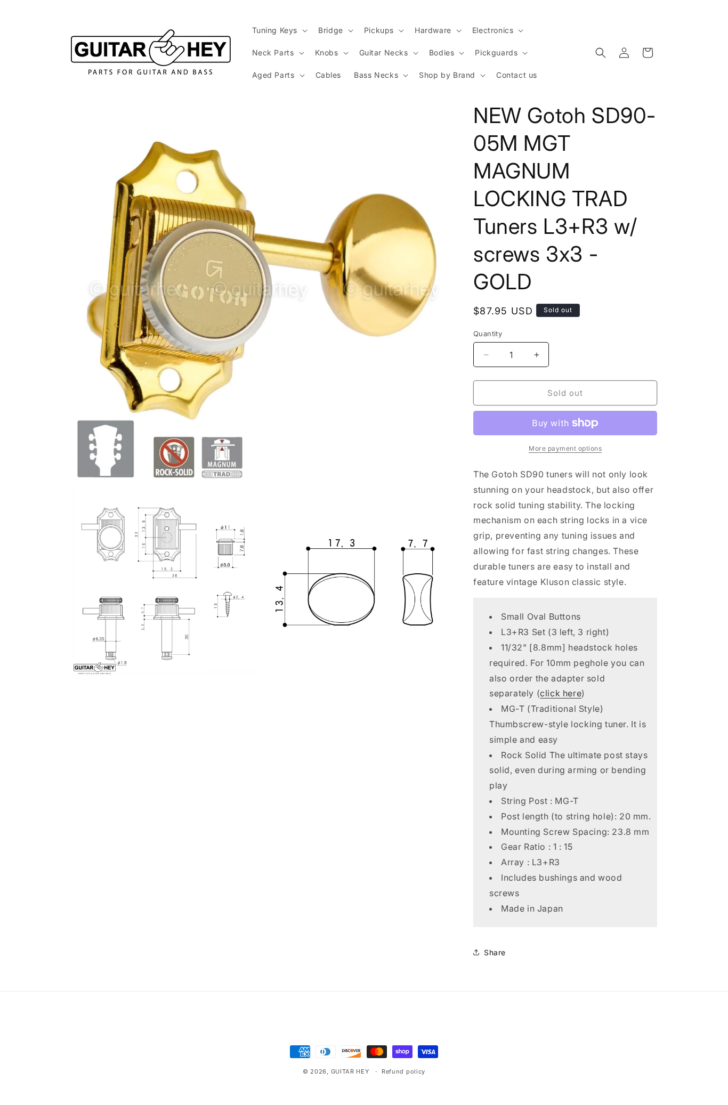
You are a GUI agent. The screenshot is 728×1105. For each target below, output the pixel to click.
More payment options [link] (565, 448)
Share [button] (495, 952)
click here (560, 693)
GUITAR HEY (350, 1071)
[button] (279, 30)
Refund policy (403, 1071)
